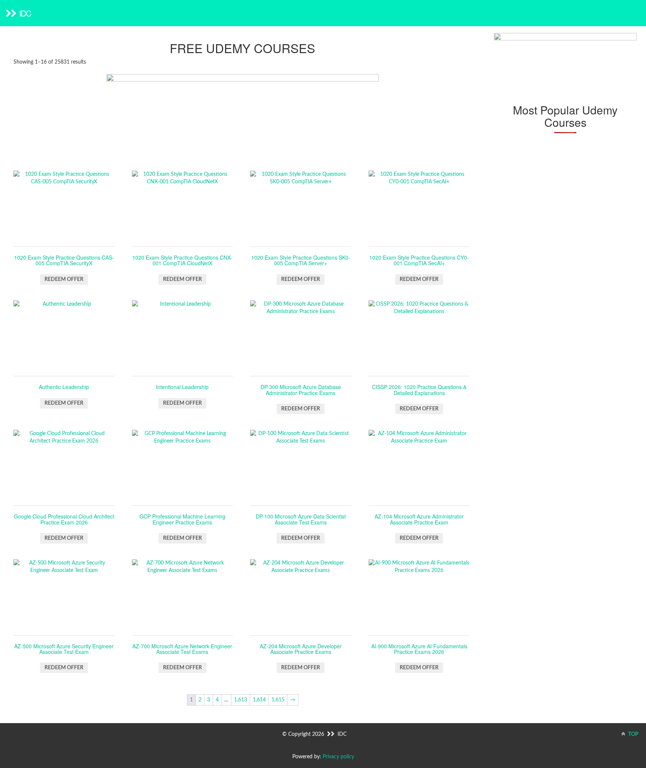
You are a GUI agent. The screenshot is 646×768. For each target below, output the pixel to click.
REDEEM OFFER (63, 279)
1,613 (240, 700)
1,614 (259, 700)
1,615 (277, 700)
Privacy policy (338, 756)
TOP (633, 734)
